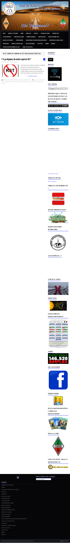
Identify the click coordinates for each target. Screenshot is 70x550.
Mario (16, 62)
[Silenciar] (63, 105)
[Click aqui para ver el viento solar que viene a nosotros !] (58, 305)
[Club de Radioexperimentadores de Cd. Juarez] (35, 15)
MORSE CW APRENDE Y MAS (53, 37)
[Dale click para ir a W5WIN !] (58, 242)
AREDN (22, 33)
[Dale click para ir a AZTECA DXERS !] (58, 466)
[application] (58, 105)
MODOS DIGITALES (42, 37)
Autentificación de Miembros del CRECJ (11, 47)
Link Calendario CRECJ (53, 173)
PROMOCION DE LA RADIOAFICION (22, 79)
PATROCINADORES (19, 40)
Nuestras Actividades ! (8, 40)
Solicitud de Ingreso (30, 43)
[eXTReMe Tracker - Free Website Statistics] (17, 477)
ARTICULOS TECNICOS (8, 79)
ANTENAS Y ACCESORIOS (13, 33)
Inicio (4, 33)
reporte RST (19, 81)
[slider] (66, 105)
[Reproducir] (49, 105)
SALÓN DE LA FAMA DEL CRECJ (17, 43)
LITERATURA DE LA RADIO (19, 37)
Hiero (61, 540)
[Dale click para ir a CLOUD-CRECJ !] (58, 119)
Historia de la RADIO (45, 33)
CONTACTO (36, 33)
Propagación (6, 43)
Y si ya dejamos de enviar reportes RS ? (16, 59)
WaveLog (53, 43)
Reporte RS (14, 81)
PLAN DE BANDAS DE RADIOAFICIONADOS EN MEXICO (36, 40)
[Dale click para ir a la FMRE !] (58, 446)
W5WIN (47, 43)
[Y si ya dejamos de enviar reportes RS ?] (10, 71)
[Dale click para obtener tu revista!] (58, 423)
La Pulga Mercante (7, 37)
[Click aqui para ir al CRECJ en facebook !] (58, 380)
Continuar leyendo (33, 76)
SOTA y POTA (40, 43)
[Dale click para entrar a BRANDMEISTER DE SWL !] (58, 198)
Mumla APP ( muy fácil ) (28, 47)
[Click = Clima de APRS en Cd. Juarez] (58, 217)
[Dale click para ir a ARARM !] (58, 400)
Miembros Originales (31, 37)
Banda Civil (28, 33)
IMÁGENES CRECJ (55, 33)
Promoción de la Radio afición (56, 40)
